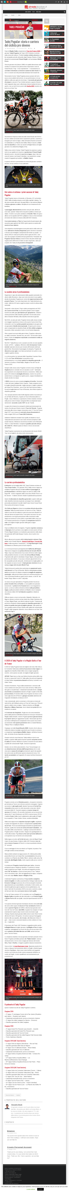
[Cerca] (64, 11)
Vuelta (18, 1095)
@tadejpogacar (9, 131)
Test (33, 12)
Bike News (28, 12)
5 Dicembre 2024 (12, 1133)
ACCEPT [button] (40, 1189)
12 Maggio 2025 (11, 1149)
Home (6, 15)
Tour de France (10, 1095)
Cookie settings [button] (31, 1189)
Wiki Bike (38, 12)
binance (11, 1131)
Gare (31, 48)
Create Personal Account (19, 1147)
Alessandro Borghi (11, 48)
